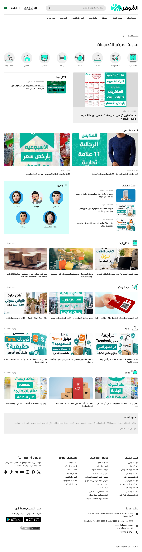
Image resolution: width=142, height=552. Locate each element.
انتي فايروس (47, 423)
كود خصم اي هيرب (131, 487)
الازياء (127, 328)
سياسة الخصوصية (70, 480)
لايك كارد (25, 423)
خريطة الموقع (71, 484)
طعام (127, 372)
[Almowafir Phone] (137, 533)
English (14, 8)
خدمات (83, 423)
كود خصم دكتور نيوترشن (129, 494)
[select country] (5, 8)
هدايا (77, 423)
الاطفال (127, 423)
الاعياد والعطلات (102, 466)
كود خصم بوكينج (131, 480)
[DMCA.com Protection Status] (22, 528)
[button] (39, 472)
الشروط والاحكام (77, 18)
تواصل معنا (92, 18)
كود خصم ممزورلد (131, 476)
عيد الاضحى (103, 487)
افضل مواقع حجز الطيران (98, 491)
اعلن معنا (63, 18)
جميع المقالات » (10, 243)
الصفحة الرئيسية (133, 36)
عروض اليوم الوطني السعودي (96, 480)
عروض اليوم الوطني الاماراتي (96, 476)
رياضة (134, 423)
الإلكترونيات (131, 428)
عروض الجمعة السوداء (99, 469)
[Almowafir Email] (137, 526)
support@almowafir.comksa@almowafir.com (123, 526)
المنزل (120, 423)
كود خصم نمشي (132, 491)
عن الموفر (51, 18)
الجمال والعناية (99, 423)
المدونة (105, 18)
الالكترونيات (124, 243)
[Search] (50, 8)
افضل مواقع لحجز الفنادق (98, 494)
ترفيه (90, 423)
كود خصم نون (133, 462)
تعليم (72, 423)
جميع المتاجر (131, 18)
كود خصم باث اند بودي (129, 469)
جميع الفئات (117, 18)
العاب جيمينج (35, 423)
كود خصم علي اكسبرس (129, 484)
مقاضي (122, 428)
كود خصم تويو (133, 466)
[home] (124, 8)
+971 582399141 (126, 531)
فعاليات (17, 423)
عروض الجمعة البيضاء (99, 473)
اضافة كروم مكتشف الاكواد (97, 498)
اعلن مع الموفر (71, 466)
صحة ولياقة (111, 423)
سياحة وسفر (124, 287)
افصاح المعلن (72, 473)
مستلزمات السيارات (61, 423)
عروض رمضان (102, 484)
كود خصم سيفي (132, 473)
